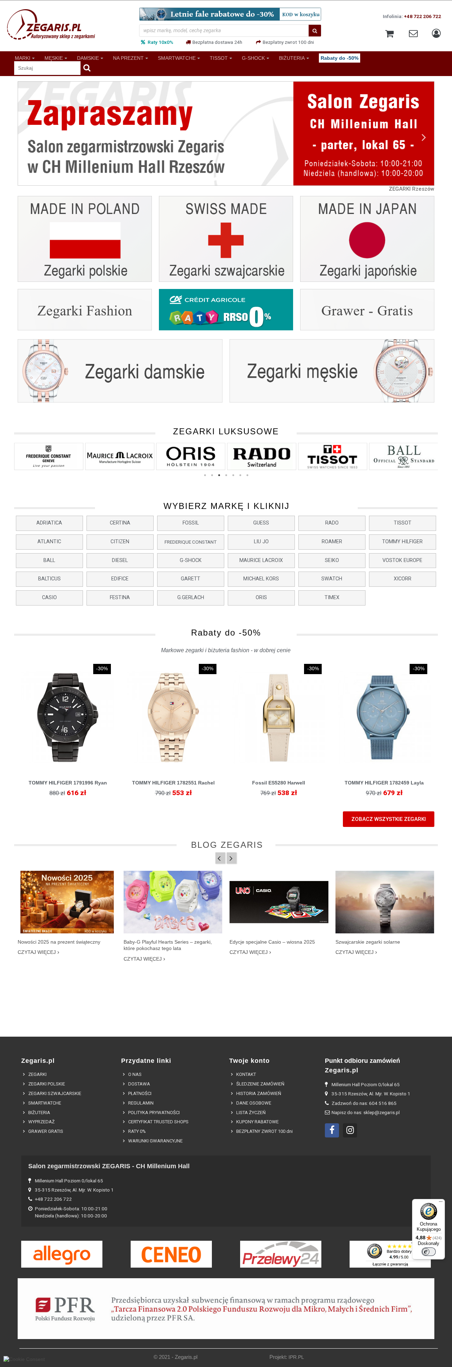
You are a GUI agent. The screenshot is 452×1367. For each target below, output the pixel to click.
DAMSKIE (88, 57)
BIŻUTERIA (292, 57)
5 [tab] (233, 475)
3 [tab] (218, 475)
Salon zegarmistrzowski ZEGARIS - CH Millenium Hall (109, 1166)
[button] (49, 523)
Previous (28, 137)
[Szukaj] (315, 30)
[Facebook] (332, 1130)
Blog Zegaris (227, 845)
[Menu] (440, 1203)
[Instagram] (350, 1130)
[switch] (429, 1251)
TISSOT (219, 57)
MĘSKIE (53, 57)
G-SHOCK (253, 57)
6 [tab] (240, 475)
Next (423, 137)
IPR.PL (296, 1357)
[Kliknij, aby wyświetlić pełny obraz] (67, 902)
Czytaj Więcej (37, 952)
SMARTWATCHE (177, 57)
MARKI (22, 57)
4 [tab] (226, 475)
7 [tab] (247, 475)
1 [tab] (204, 475)
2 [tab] (211, 475)
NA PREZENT (128, 57)
